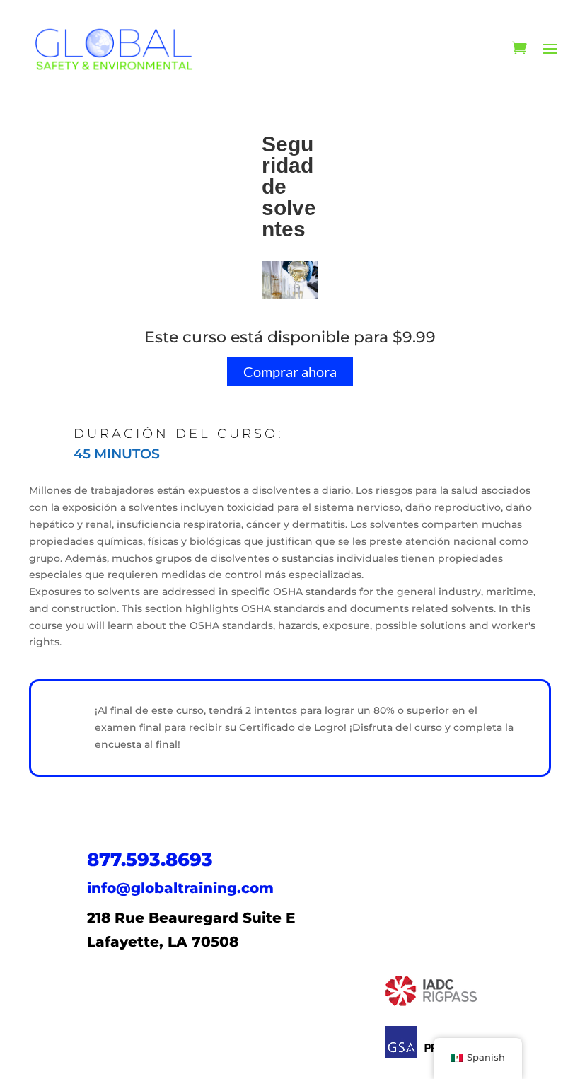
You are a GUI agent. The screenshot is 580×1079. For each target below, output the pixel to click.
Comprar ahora (290, 371)
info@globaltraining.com (180, 887)
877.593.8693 (150, 859)
